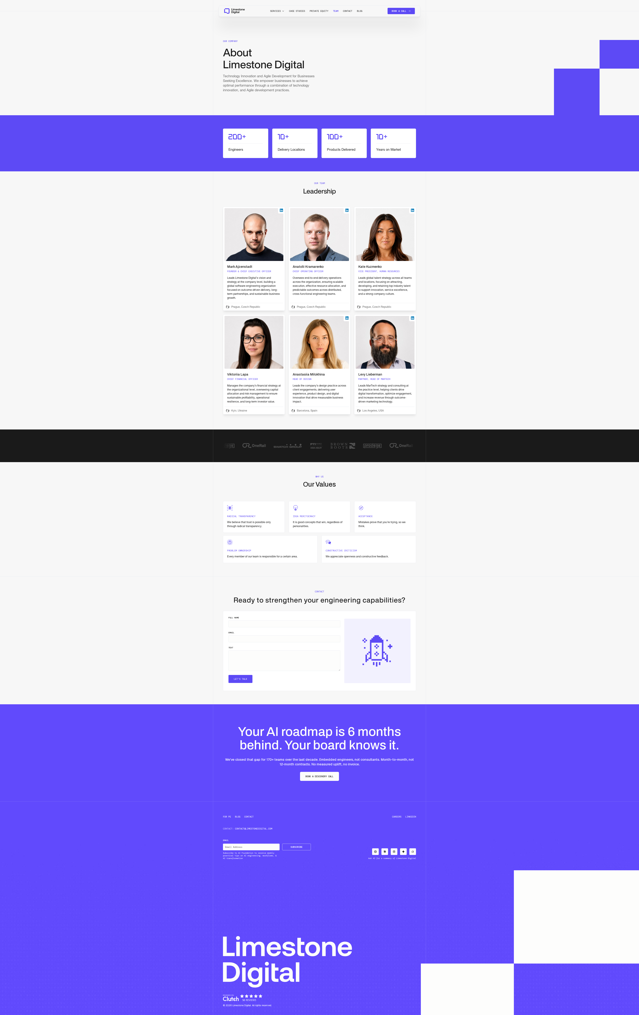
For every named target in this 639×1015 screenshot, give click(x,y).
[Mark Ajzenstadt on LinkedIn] (281, 210)
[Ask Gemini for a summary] (403, 851)
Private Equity (319, 10)
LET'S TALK (240, 678)
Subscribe (297, 846)
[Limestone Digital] (234, 11)
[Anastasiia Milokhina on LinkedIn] (347, 318)
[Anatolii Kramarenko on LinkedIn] (347, 210)
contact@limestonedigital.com (253, 828)
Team (335, 10)
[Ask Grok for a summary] (412, 851)
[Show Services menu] (283, 11)
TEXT (230, 647)
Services (275, 10)
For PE (227, 816)
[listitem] (254, 259)
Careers (396, 816)
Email (226, 840)
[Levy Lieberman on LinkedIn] (412, 318)
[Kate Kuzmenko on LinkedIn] (412, 210)
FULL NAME (233, 617)
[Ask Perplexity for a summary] (394, 851)
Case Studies (297, 10)
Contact (347, 10)
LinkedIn (410, 816)
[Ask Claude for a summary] (384, 851)
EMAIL (231, 632)
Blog (359, 10)
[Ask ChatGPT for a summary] (375, 851)
